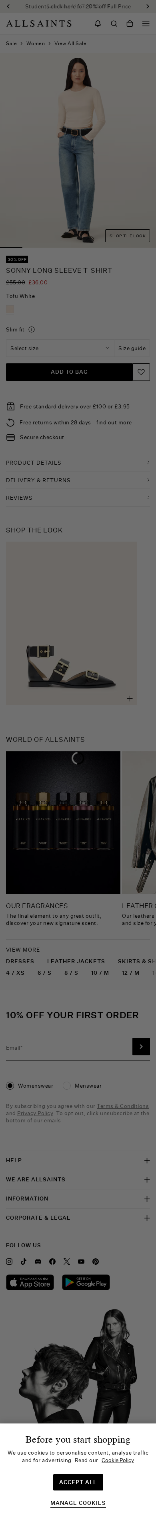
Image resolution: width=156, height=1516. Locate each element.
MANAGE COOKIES (78, 1503)
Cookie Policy (118, 1460)
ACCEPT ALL (78, 1482)
